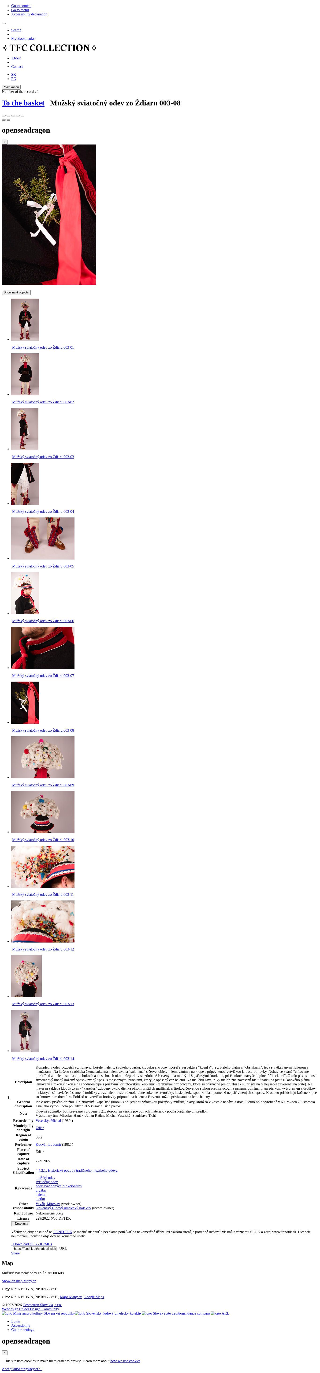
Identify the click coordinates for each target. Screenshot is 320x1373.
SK (13, 74)
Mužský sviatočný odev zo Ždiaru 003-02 (43, 402)
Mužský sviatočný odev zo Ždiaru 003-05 (43, 566)
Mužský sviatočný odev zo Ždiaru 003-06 (43, 621)
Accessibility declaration (29, 14)
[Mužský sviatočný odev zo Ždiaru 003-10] (42, 832)
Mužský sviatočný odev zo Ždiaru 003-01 (43, 347)
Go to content (21, 6)
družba (41, 1190)
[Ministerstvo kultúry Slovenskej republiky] (38, 1313)
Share (15, 1253)
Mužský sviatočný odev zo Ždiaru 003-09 (43, 785)
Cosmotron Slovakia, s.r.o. (42, 1305)
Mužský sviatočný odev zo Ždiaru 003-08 (43, 730)
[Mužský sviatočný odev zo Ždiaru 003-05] (42, 558)
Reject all (35, 1369)
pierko (40, 1199)
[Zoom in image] (4, 115)
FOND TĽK (62, 1232)
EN (13, 79)
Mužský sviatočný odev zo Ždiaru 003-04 (43, 511)
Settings (23, 1369)
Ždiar (40, 1128)
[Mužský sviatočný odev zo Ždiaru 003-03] (24, 449)
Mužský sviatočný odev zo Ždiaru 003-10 (43, 840)
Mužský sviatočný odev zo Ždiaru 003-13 (43, 1004)
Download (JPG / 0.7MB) (31, 1244)
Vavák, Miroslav (48, 1204)
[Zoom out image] (8, 115)
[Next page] (8, 120)
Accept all (9, 1369)
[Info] (22, 115)
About (16, 58)
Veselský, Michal (48, 1121)
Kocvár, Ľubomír (48, 1144)
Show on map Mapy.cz (19, 1281)
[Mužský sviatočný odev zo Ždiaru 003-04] (25, 504)
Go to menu (20, 10)
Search (16, 30)
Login (15, 1321)
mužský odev (45, 1178)
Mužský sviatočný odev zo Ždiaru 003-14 (43, 1059)
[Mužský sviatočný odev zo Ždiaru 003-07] (42, 668)
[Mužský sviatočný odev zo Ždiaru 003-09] (42, 777)
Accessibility (20, 1325)
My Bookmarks (22, 38)
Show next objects (16, 292)
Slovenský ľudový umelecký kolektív (63, 1208)
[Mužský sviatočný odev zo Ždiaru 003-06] (25, 613)
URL (62, 1248)
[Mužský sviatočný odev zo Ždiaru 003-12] (42, 941)
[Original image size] (13, 115)
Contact (17, 67)
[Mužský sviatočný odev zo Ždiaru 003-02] (25, 394)
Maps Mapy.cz (71, 1297)
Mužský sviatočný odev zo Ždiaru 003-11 (43, 894)
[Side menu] (4, 23)
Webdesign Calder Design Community (30, 1309)
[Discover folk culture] (50, 50)
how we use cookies (125, 1361)
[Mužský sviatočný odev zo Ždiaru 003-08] (49, 283)
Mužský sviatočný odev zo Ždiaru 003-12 (43, 949)
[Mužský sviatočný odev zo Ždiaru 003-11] (42, 887)
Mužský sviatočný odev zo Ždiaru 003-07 (43, 676)
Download (20, 1223)
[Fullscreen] (18, 115)
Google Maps (94, 1297)
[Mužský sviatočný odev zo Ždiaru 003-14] (25, 1051)
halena (40, 1194)
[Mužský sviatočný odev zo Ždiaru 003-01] (25, 339)
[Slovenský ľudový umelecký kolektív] (108, 1313)
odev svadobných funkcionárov (59, 1186)
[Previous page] (4, 120)
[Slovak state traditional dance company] (176, 1313)
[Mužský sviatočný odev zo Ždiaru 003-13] (26, 996)
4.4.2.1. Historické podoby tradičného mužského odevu (77, 1170)
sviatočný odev (47, 1182)
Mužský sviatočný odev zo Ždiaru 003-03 (43, 457)
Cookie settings (22, 1330)
